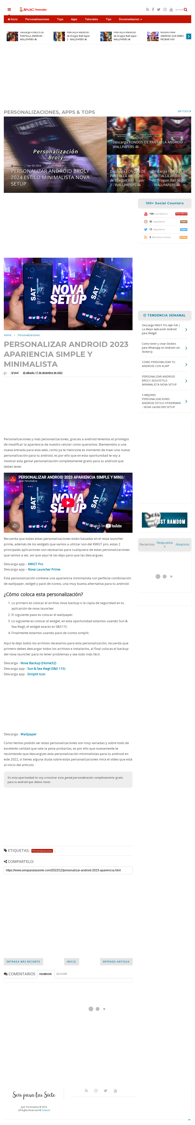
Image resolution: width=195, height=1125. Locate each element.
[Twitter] (159, 9)
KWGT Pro (35, 564)
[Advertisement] (97, 76)
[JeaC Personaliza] (33, 10)
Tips (108, 19)
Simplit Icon (36, 674)
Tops (60, 19)
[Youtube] (171, 9)
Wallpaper (29, 734)
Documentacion (129, 19)
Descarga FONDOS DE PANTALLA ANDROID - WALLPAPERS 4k (32, 36)
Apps (74, 19)
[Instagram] (165, 9)
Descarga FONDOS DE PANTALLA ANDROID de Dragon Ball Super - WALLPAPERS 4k (126, 34)
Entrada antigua (116, 961)
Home (7, 335)
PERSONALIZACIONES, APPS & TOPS (49, 112)
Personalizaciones (37, 19)
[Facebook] (153, 9)
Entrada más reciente (23, 961)
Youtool (45, 1110)
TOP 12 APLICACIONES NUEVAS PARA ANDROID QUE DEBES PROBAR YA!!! (173, 34)
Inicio (14, 19)
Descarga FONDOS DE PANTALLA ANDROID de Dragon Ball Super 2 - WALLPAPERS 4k (79, 34)
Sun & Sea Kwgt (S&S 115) (46, 668)
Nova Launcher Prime (44, 569)
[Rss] (147, 9)
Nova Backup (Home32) (38, 663)
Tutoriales (91, 19)
